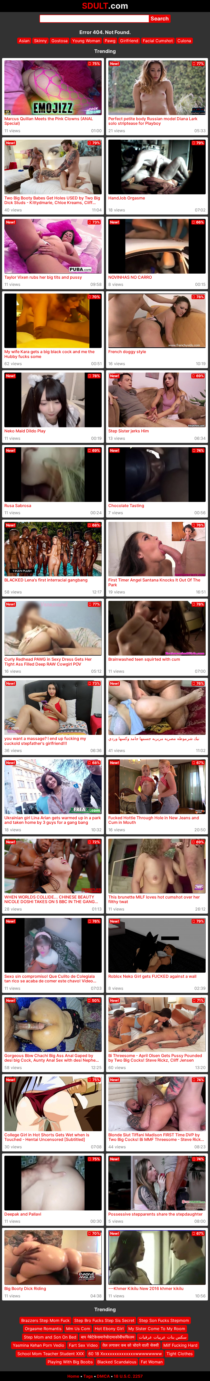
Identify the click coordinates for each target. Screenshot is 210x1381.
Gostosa (59, 40)
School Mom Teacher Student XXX (50, 1353)
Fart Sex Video (83, 1345)
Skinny (40, 40)
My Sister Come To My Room (156, 1328)
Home (73, 1376)
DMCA (103, 1376)
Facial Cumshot (158, 40)
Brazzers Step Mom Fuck (45, 1320)
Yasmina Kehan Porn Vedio (38, 1345)
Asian (24, 40)
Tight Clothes (179, 1353)
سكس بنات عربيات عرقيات (162, 1337)
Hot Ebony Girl (109, 1328)
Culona (184, 40)
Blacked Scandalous (116, 1361)
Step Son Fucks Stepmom (164, 1320)
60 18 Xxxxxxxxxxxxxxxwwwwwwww (125, 1353)
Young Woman (86, 40)
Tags (88, 1376)
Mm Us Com (78, 1328)
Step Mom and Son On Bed (50, 1337)
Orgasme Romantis (43, 1328)
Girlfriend (129, 40)
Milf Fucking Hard (180, 1345)
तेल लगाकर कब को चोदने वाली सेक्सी (130, 1345)
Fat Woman (152, 1361)
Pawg (110, 40)
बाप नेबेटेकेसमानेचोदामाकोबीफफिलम (107, 1337)
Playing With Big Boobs (70, 1361)
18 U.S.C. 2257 (128, 1376)
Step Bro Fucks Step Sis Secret (104, 1320)
